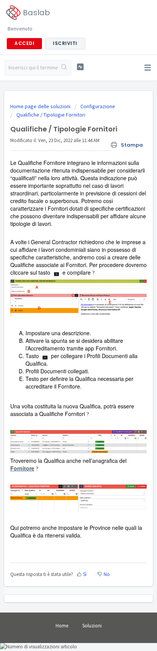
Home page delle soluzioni (41, 106)
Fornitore (22, 468)
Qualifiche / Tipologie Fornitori (50, 114)
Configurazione (97, 106)
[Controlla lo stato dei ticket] (80, 67)
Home (62, 625)
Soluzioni (92, 625)
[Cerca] (64, 67)
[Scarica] (64, 325)
